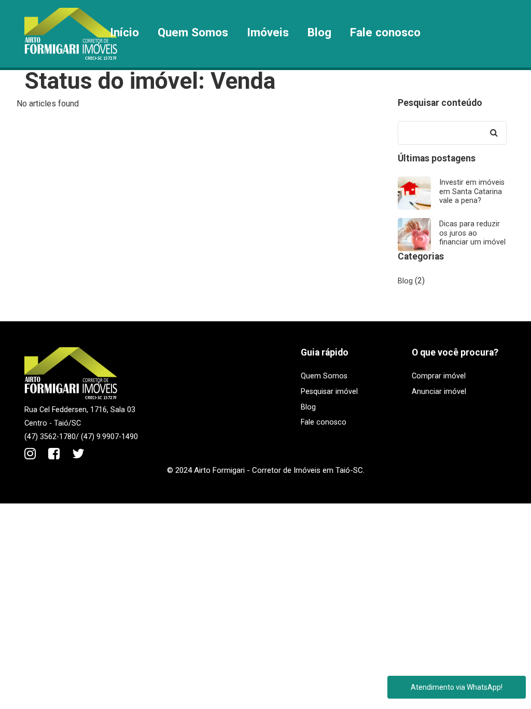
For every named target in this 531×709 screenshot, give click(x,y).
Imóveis (268, 32)
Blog (319, 32)
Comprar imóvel (439, 376)
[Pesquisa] (494, 133)
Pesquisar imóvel (329, 391)
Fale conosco (385, 32)
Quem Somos (193, 32)
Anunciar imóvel (439, 391)
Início (124, 32)
